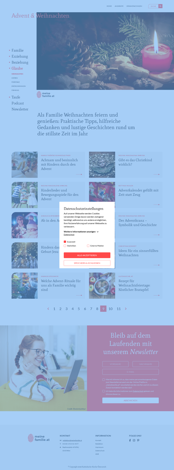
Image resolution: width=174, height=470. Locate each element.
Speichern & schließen (87, 263)
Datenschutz (69, 234)
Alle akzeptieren (87, 255)
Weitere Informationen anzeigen (80, 231)
